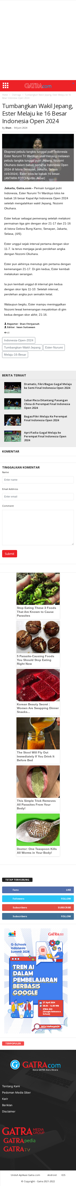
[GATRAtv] (21, 1149)
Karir (5, 1098)
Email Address (10, 489)
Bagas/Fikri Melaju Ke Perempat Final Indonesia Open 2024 (45, 418)
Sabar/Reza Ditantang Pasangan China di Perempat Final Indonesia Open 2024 (47, 404)
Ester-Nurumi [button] (54, 347)
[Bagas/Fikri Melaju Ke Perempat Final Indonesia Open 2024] (12, 420)
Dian (8, 127)
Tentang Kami (11, 1086)
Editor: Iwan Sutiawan (21, 327)
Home (5, 94)
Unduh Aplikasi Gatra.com (26, 1175)
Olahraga (16, 94)
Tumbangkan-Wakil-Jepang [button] (22, 347)
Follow (66, 898)
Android (52, 1175)
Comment (8, 505)
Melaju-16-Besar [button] (15, 354)
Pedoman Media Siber (16, 1092)
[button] (73, 83)
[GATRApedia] (21, 1140)
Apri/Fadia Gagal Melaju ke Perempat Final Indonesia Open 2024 (45, 436)
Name (5, 472)
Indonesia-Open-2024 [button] (18, 340)
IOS (63, 1175)
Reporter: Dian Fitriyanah (23, 323)
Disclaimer (8, 1111)
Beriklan (7, 1105)
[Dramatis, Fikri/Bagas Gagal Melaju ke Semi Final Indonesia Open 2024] (12, 387)
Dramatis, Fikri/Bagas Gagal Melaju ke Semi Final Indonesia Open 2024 (48, 386)
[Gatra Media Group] (23, 1131)
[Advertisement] (38, 40)
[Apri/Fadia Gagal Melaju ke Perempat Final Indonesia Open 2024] (12, 436)
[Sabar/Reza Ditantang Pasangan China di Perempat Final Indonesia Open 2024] (12, 403)
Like (68, 889)
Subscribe (64, 907)
